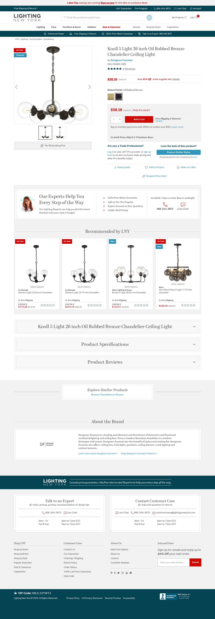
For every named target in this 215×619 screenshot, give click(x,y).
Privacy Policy (72, 598)
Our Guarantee (71, 554)
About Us (115, 554)
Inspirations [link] (173, 27)
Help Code (69, 576)
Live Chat (181, 9)
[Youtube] (127, 573)
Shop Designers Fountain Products (138, 454)
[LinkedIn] (131, 573)
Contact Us (69, 550)
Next (89, 87)
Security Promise (113, 598)
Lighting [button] (40, 27)
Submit (195, 562)
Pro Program (141, 9)
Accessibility (129, 598)
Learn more (177, 127)
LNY (17, 39)
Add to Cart (139, 119)
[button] (195, 9)
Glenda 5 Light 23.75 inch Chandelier (82, 293)
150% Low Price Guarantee (77, 572)
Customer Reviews (120, 563)
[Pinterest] (112, 573)
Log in (111, 151)
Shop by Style (20, 558)
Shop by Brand (21, 554)
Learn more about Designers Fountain (97, 454)
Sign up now (107, 3)
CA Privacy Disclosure (92, 598)
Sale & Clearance (22, 567)
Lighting (24, 39)
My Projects (178, 18)
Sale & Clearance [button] (111, 27)
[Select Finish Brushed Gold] (111, 96)
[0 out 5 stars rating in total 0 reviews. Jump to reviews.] (48, 305)
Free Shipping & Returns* (25, 8)
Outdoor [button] (91, 27)
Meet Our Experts (119, 550)
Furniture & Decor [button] (72, 27)
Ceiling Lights (36, 39)
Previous (16, 87)
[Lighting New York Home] (27, 17)
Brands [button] (136, 27)
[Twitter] (118, 573)
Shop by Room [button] (153, 27)
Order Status (70, 567)
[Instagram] (123, 573)
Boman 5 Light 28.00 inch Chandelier (129, 293)
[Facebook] (114, 573)
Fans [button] (53, 27)
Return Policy (70, 563)
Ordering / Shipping (73, 558)
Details (176, 79)
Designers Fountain (122, 60)
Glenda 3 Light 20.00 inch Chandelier (35, 293)
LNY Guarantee (123, 9)
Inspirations (19, 572)
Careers (115, 558)
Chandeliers (48, 39)
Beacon (194, 157)
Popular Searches (23, 563)
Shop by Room (21, 550)
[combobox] (107, 17)
